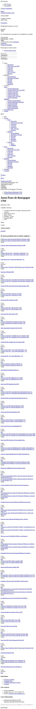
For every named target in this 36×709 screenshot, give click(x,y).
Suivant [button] (3, 186)
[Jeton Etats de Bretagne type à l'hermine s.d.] (13, 661)
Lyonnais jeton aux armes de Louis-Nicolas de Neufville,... (14, 598)
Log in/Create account (10, 50)
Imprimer (3, 231)
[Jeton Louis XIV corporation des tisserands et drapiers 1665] (17, 280)
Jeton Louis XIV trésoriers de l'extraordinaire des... (13, 440)
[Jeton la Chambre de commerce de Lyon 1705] (13, 606)
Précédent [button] (3, 187)
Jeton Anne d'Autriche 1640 (7, 272)
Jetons (5, 87)
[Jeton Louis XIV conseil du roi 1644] (11, 294)
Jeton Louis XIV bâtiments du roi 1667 (10, 384)
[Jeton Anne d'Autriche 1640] (17, 267)
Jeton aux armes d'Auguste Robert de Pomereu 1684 (13, 245)
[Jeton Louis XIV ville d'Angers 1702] (11, 308)
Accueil (6, 118)
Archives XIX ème (12, 103)
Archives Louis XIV (12, 91)
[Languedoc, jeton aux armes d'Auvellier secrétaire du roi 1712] (18, 575)
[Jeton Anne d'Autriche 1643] (17, 648)
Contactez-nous (8, 681)
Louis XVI (10, 70)
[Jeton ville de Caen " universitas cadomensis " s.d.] (14, 253)
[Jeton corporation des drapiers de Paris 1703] (13, 322)
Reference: (4, 205)
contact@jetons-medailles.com (17, 693)
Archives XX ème (12, 105)
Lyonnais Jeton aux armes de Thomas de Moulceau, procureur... (16, 502)
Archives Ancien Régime (14, 100)
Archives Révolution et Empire (15, 102)
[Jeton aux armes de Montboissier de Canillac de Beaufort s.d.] (17, 448)
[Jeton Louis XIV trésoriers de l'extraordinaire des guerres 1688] (18, 434)
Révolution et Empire (13, 78)
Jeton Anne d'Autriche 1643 (7, 652)
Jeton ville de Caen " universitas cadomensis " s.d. (12, 259)
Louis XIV (10, 67)
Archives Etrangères (12, 108)
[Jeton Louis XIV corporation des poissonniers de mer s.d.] (16, 392)
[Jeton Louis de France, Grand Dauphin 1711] (13, 420)
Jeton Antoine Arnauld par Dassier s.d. (10, 370)
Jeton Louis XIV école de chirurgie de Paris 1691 (12, 640)
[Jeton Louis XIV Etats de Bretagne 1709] (12, 406)
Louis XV (10, 69)
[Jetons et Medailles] (6, 8)
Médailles (6, 99)
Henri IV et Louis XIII (13, 66)
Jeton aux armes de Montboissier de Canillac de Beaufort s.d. (15, 454)
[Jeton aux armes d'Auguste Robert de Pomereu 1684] (15, 239)
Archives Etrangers (12, 97)
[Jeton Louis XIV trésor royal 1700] (10, 620)
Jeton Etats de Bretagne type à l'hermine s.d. (11, 666)
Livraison (6, 169)
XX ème (9, 81)
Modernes (10, 82)
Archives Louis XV (12, 93)
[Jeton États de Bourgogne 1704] (13, 192)
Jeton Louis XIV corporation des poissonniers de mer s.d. (14, 398)
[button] (5, 63)
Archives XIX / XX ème (13, 96)
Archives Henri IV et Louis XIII (15, 90)
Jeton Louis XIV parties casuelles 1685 (10, 567)
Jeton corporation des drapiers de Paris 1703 (11, 328)
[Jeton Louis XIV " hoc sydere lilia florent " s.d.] (14, 350)
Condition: (4, 207)
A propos (6, 170)
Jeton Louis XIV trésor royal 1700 (9, 626)
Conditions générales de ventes (12, 682)
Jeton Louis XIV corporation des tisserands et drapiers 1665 (15, 286)
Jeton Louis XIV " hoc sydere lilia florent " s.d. (12, 356)
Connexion (4, 43)
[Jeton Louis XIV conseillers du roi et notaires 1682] (15, 336)
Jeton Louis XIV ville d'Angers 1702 (9, 314)
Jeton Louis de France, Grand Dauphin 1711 (11, 426)
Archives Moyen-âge (13, 88)
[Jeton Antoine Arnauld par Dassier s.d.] (11, 364)
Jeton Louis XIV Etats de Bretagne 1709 (10, 412)
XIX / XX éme (11, 72)
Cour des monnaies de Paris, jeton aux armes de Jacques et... (15, 485)
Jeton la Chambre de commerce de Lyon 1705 (11, 612)
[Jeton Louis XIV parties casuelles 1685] (12, 561)
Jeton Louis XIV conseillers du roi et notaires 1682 (13, 342)
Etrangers (9, 73)
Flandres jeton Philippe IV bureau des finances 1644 (13, 468)
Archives (9, 142)
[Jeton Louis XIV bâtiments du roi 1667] (12, 378)
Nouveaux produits (9, 679)
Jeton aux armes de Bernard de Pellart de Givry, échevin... (14, 519)
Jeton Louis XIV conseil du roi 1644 (9, 300)
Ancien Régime (11, 76)
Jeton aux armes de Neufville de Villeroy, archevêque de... (14, 536)
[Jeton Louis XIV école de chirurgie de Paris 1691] (14, 634)
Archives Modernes (12, 106)
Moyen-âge (10, 64)
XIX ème (9, 79)
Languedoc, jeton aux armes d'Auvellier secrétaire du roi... (14, 581)
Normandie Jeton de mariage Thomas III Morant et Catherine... (16, 553)
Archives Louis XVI (12, 94)
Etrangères (10, 84)
